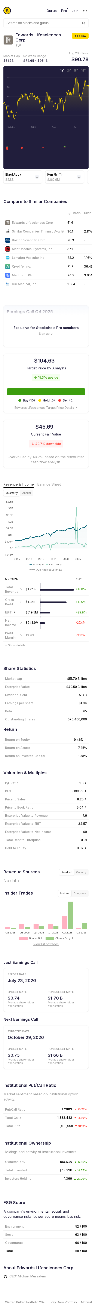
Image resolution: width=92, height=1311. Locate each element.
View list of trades (46, 944)
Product (67, 872)
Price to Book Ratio (19, 807)
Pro (64, 11)
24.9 (70, 275)
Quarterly (12, 493)
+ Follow (80, 35)
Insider (64, 893)
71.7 (70, 266)
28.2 (70, 257)
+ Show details (15, 645)
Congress (80, 893)
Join (75, 11)
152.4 (71, 284)
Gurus (51, 11)
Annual (26, 493)
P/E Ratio (11, 783)
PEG (8, 791)
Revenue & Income (18, 484)
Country (81, 872)
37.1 (70, 249)
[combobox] (46, 23)
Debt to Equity (15, 848)
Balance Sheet (49, 484)
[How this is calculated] (62, 231)
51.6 (70, 222)
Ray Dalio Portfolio (64, 1302)
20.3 (70, 240)
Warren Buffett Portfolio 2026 (25, 1302)
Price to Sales (15, 799)
